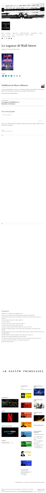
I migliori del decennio (24, 33)
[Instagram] (6, 38)
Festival (26, 34)
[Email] (11, 38)
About (13, 36)
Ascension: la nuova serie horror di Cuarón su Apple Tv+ (13, 323)
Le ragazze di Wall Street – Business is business (11, 102)
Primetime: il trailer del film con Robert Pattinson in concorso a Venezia (17, 326)
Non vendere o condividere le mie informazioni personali (34, 482)
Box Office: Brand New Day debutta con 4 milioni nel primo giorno (15, 339)
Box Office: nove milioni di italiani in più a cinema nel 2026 (14, 336)
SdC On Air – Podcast (6, 36)
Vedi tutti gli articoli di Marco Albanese (10, 93)
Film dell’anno (34, 33)
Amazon (3, 34)
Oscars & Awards (19, 34)
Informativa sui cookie (26, 491)
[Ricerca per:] (7, 130)
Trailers (31, 34)
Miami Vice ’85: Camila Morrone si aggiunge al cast (12, 313)
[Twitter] (4, 38)
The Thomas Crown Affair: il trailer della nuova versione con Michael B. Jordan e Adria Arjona (21, 338)
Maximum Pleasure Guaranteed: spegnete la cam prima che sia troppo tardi (17, 334)
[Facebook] (2, 38)
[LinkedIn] (9, 38)
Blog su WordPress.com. (19, 482)
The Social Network (38, 425)
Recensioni (8, 33)
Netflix (40, 33)
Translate (25, 474)
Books (13, 34)
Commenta (40, 120)
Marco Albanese (17, 49)
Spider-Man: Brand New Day (8, 341)
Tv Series (9, 34)
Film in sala (15, 33)
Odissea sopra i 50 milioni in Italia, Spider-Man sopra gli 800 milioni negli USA (18, 315)
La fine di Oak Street (6, 321)
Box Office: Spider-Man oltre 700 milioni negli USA (12, 320)
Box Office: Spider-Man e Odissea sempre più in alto (12, 325)
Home (3, 33)
